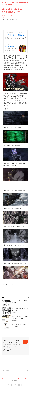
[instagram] (15, 385)
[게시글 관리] (10, 285)
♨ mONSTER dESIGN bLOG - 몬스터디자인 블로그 (15, 3)
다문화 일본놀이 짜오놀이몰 (10, 46)
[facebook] (8, 385)
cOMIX (3, 18)
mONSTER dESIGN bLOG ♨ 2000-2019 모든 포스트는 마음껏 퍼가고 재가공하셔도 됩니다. (12, 346)
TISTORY (15, 376)
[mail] (22, 385)
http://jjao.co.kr (9, 44)
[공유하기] (8, 285)
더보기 (27, 297)
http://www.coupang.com (11, 32)
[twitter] (11, 385)
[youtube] (19, 385)
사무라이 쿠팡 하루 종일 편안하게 (15, 35)
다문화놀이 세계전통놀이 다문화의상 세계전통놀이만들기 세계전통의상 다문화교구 (10, 49)
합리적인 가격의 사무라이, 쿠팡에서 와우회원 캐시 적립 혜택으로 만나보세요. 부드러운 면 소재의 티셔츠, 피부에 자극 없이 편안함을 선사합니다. (15, 38)
